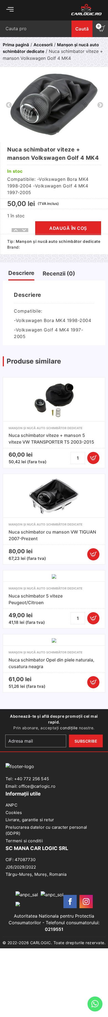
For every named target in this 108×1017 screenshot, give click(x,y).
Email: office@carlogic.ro (30, 786)
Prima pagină (16, 44)
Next (99, 104)
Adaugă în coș (68, 228)
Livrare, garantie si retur (30, 819)
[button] (93, 458)
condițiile (69, 727)
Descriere (21, 273)
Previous (8, 104)
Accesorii (43, 44)
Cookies (14, 812)
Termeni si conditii (24, 840)
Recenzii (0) (59, 273)
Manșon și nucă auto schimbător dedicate (58, 241)
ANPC (11, 805)
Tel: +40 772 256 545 (27, 778)
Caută (82, 29)
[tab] (21, 274)
